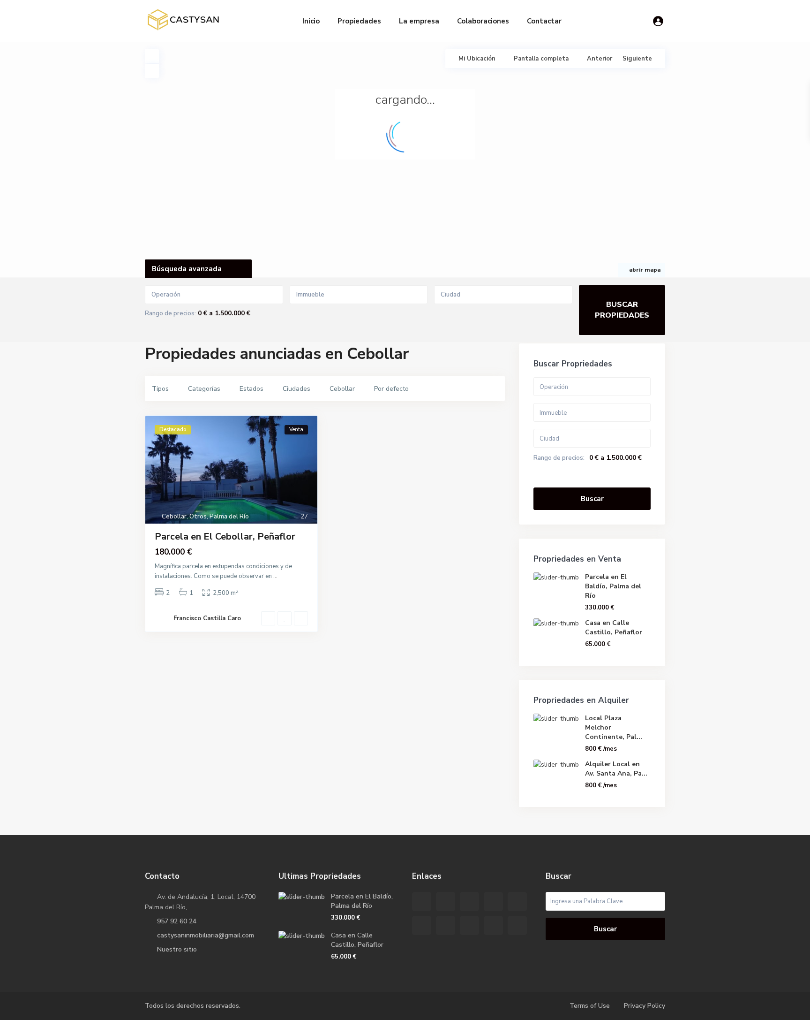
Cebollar (174, 516)
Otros (198, 516)
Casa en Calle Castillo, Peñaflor (613, 627)
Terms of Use (590, 1005)
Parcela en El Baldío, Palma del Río (613, 586)
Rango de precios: (170, 313)
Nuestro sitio (177, 949)
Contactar (544, 21)
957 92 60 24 (176, 921)
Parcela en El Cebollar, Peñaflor (225, 536)
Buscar (592, 498)
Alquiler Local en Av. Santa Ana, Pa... (616, 769)
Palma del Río (229, 516)
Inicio (311, 21)
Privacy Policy (644, 1005)
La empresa (419, 21)
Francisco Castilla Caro (207, 618)
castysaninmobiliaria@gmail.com (205, 935)
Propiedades (359, 21)
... (275, 576)
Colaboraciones (483, 21)
